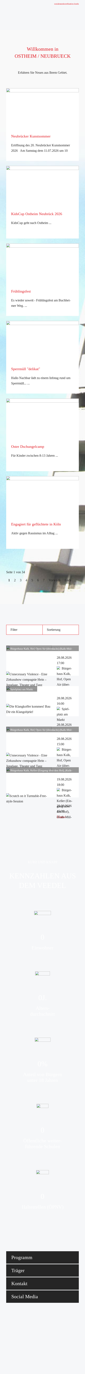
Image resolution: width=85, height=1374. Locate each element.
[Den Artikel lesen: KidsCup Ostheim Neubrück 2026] (42, 187)
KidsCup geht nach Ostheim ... (31, 223)
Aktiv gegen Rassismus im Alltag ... (34, 533)
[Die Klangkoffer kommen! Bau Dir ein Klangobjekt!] (29, 712)
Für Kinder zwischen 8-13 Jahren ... (34, 455)
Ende (68, 580)
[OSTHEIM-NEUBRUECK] (23, 15)
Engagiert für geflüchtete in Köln (36, 524)
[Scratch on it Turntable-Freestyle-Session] (29, 801)
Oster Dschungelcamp (27, 446)
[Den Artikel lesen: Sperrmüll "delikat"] (42, 342)
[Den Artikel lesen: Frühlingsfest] (42, 264)
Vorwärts (54, 580)
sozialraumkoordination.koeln (66, 4)
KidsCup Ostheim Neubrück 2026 (36, 214)
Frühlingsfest (21, 291)
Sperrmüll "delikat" (25, 369)
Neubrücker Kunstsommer (31, 136)
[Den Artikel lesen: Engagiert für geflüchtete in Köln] (42, 497)
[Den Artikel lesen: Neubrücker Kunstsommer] (42, 109)
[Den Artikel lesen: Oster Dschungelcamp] (42, 419)
